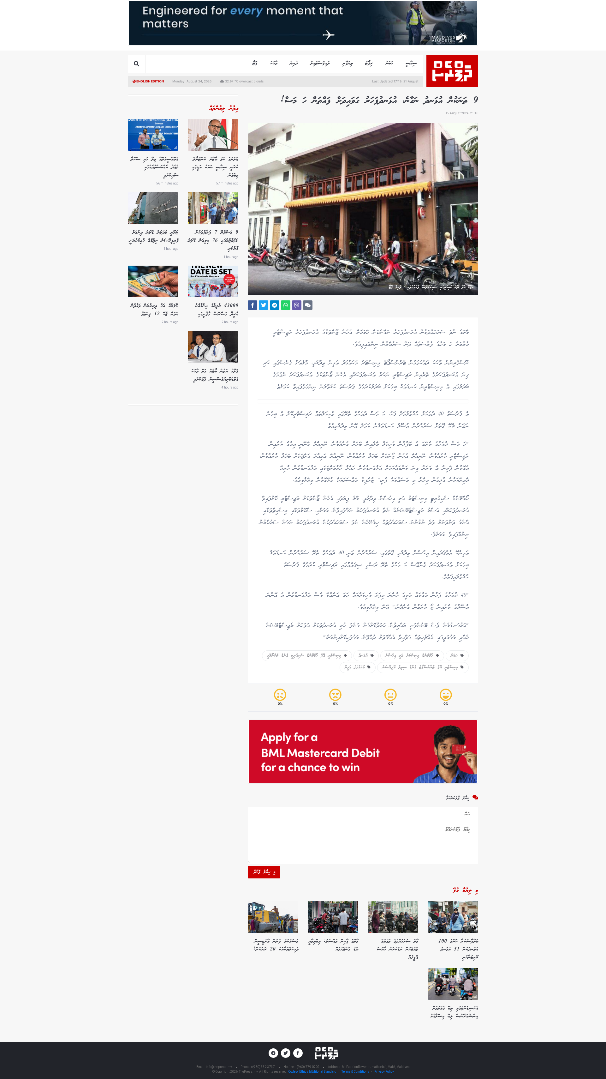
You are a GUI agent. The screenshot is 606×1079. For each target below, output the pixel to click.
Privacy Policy (384, 1071)
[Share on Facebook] (252, 305)
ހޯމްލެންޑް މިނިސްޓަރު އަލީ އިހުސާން (410, 655)
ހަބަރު (389, 63)
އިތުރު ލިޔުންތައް (223, 108)
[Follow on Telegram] (273, 1053)
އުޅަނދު (365, 655)
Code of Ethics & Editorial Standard (312, 1071)
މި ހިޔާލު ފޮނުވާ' (264, 872)
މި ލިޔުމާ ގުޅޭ (465, 890)
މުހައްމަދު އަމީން (356, 667)
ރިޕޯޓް (369, 63)
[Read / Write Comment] (307, 305)
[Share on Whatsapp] (285, 305)
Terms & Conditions (355, 1071)
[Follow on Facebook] (298, 1053)
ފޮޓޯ (255, 63)
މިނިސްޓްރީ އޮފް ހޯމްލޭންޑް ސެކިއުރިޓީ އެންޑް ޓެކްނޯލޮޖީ (305, 655)
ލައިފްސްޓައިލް (320, 63)
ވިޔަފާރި (347, 63)
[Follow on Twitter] (285, 1053)
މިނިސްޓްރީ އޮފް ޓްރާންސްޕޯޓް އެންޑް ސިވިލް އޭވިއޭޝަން (421, 667)
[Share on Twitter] (263, 305)
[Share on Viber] (296, 305)
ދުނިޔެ (294, 63)
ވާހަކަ (273, 63)
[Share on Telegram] (274, 305)
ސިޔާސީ (411, 63)
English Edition (150, 81)
